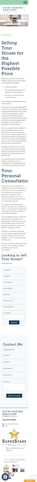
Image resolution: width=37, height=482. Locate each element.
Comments (6, 313)
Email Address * (8, 282)
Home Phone (7, 375)
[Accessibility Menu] (5, 476)
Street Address (8, 288)
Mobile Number (8, 307)
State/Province (8, 300)
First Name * (7, 270)
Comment (6, 382)
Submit (14, 322)
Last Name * (7, 276)
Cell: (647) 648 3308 (11, 424)
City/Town (6, 294)
